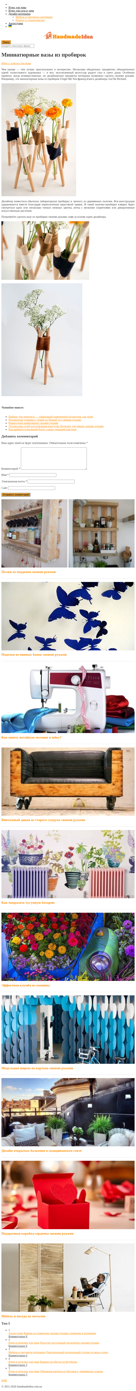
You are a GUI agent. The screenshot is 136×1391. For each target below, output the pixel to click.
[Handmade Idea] (68, 35)
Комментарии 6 (17, 1345)
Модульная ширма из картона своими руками (37, 1068)
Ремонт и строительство (30, 20)
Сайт (4, 487)
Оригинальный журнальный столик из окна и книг (77, 1352)
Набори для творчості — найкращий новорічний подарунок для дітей (50, 416)
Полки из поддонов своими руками (28, 572)
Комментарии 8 (17, 1336)
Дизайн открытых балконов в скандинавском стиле (41, 1150)
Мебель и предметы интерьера (34, 17)
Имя (5, 474)
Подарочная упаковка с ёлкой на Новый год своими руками (44, 419)
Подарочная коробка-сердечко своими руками (37, 1233)
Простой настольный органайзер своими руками (69, 1342)
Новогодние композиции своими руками (33, 423)
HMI (4, 1380)
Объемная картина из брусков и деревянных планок (71, 1371)
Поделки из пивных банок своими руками (34, 654)
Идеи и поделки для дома (16, 63)
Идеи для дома (17, 7)
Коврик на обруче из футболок (58, 1361)
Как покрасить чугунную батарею (28, 902)
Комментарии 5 (17, 1364)
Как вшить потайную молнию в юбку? (31, 737)
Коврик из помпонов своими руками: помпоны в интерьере (60, 1333)
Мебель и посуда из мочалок (23, 1316)
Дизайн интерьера (19, 13)
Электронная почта (14, 481)
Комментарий (10, 468)
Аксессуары (15, 23)
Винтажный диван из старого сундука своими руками (43, 820)
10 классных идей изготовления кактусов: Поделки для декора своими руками (56, 426)
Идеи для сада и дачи (21, 10)
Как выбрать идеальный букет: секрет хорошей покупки (42, 429)
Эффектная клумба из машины (25, 985)
